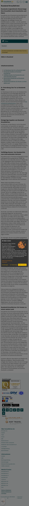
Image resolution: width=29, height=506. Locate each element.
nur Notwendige (13, 264)
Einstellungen (5, 264)
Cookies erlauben (22, 264)
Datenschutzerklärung (7, 260)
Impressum (4, 262)
